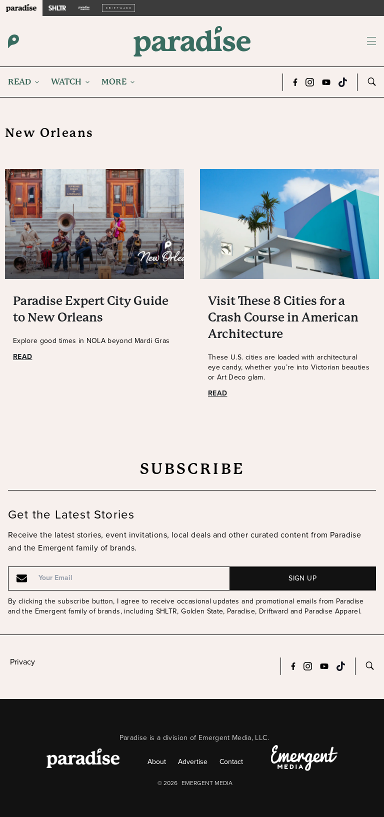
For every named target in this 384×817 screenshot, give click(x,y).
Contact (231, 761)
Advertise (193, 761)
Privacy (22, 662)
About (157, 761)
